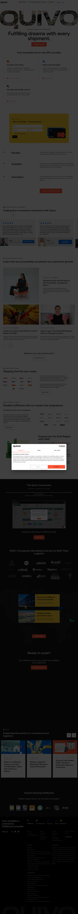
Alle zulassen (56, 466)
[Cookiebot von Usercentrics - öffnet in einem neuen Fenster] (59, 446)
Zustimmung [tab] (20, 450)
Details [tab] (39, 450)
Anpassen (38, 466)
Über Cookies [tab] (57, 450)
